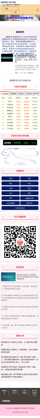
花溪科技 (10, 104)
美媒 (10, 178)
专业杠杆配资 (24, 391)
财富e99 (29, 203)
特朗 (29, 178)
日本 (10, 193)
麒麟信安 (10, 110)
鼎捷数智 (10, 113)
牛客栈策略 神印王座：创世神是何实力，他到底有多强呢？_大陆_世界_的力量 (26, 58)
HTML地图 (30, 408)
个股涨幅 (4, 93)
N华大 (10, 101)
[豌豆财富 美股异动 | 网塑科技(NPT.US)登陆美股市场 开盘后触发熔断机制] (8, 276)
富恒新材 (10, 107)
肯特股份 (10, 122)
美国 (29, 193)
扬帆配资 (4, 391)
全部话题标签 (20, 208)
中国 (10, 188)
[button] (2, 153)
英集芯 (10, 116)
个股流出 (29, 93)
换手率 (36, 93)
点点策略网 (11, 203)
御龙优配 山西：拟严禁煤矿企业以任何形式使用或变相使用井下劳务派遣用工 (19, 375)
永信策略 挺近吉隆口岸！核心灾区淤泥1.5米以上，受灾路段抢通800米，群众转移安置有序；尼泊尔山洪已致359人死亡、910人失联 (19, 359)
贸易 (29, 188)
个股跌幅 (12, 93)
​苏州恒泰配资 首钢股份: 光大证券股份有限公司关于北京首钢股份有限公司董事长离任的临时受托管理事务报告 (19, 297)
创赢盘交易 (29, 198)
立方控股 (10, 128)
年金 (29, 183)
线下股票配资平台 (34, 392)
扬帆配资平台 (14, 391)
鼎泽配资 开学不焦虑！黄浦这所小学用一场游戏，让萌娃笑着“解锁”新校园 (18, 368)
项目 (10, 183)
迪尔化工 (10, 119)
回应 (10, 198)
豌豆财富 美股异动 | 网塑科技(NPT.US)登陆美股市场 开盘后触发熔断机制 (27, 277)
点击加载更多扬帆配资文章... (20, 80)
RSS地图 (24, 408)
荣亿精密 (10, 125)
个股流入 (21, 93)
